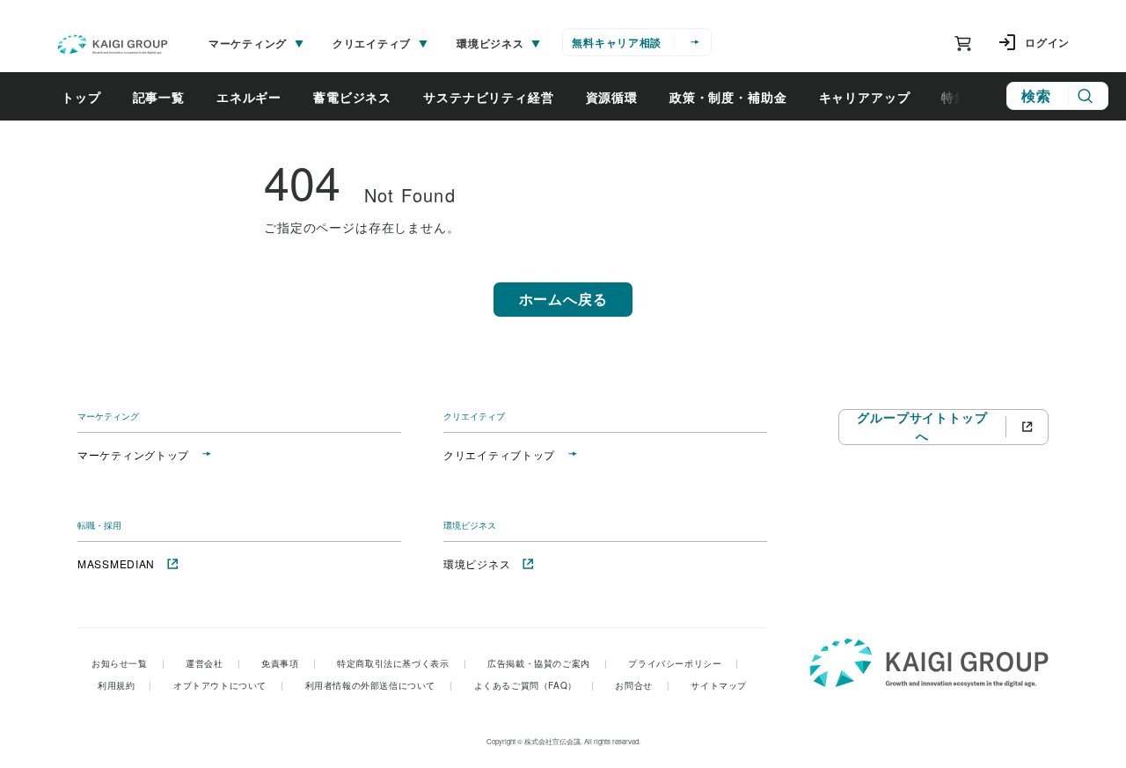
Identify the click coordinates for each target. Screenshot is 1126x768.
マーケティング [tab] (247, 43)
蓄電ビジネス (352, 97)
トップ (81, 97)
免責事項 (288, 663)
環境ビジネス (476, 563)
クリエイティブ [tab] (372, 43)
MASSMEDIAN (116, 563)
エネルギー (249, 97)
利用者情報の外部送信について (379, 685)
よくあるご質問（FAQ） (534, 685)
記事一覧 (159, 97)
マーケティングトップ (133, 454)
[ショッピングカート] (963, 43)
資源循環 (612, 97)
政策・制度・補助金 (728, 97)
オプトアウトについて (228, 685)
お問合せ (642, 685)
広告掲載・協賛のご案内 (547, 663)
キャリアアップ (864, 97)
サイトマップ (719, 685)
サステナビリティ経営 (488, 97)
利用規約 (125, 685)
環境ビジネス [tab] (490, 43)
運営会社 (213, 663)
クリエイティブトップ (499, 454)
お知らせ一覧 (128, 663)
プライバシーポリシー (683, 663)
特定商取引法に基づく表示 (401, 663)
